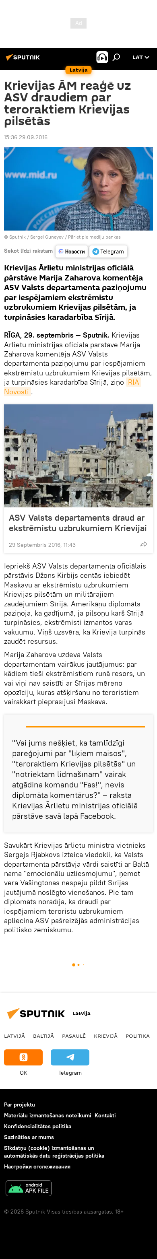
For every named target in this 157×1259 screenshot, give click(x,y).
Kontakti (105, 1115)
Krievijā (106, 1035)
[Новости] (72, 251)
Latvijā (14, 1035)
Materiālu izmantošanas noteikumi (47, 1115)
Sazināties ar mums (29, 1137)
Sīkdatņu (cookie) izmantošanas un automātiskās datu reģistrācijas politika (54, 1151)
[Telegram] (108, 251)
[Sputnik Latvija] (24, 60)
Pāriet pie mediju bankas (94, 237)
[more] (144, 544)
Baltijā (43, 1035)
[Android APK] (28, 1189)
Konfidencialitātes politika (37, 1126)
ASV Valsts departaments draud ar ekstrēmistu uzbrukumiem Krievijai (78, 522)
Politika (138, 1035)
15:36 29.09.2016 (26, 137)
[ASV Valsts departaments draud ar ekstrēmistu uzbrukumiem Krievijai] (78, 455)
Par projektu (19, 1104)
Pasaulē (74, 1035)
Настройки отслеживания (37, 1166)
